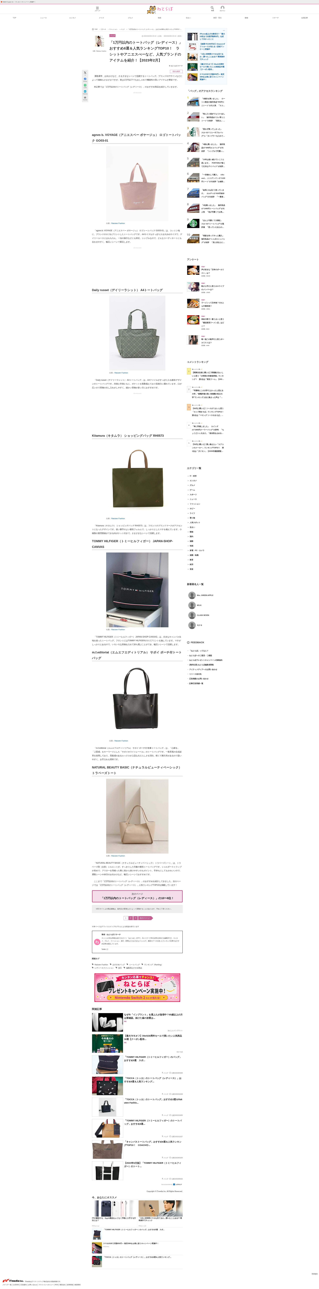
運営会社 (63, 1285)
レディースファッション (104, 968)
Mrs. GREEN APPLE (205, 595)
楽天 (120, 968)
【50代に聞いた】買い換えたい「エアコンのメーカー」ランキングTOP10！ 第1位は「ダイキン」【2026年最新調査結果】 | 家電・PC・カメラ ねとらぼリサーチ (208, 451)
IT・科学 (193, 476)
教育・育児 (217, 18)
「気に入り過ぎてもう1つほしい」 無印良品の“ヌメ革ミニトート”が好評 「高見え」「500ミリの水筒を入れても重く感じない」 (213, 120)
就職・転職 (194, 555)
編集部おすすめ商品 (134, 968)
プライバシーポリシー (46, 1285)
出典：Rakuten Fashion (99, 51)
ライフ (192, 513)
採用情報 (70, 1285)
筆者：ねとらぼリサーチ (111, 934)
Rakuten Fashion (118, 223)
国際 (191, 541)
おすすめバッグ (119, 965)
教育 (191, 560)
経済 (191, 564)
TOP (14, 18)
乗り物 (192, 518)
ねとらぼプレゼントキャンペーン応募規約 (204, 660)
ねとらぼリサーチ (177, 66)
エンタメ (72, 18)
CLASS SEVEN (203, 615)
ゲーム (192, 490)
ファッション (195, 504)
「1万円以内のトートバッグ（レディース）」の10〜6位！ (137, 898)
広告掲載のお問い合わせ (197, 679)
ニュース (43, 18)
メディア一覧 (7, 1285)
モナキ (199, 625)
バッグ (112, 36)
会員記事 (304, 18)
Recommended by (167, 1184)
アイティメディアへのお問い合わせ (202, 669)
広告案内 (24, 1285)
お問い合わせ (32, 1285)
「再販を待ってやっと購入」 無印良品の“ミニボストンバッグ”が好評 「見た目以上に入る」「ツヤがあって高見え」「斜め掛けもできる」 (213, 242)
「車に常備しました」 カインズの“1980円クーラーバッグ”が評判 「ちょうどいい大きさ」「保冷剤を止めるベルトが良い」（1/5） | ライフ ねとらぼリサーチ (208, 433)
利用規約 (315, 1274)
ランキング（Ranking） (153, 965)
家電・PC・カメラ (197, 550)
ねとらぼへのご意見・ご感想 (199, 655)
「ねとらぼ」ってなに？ (197, 651)
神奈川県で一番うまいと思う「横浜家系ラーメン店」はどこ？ (212, 322)
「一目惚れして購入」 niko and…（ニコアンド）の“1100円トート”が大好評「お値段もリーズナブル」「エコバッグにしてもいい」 (213, 181)
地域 (159, 18)
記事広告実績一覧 (195, 683)
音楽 (191, 569)
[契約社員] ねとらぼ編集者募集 (200, 665)
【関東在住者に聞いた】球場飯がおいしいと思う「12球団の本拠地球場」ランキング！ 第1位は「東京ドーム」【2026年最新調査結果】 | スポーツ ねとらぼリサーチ (208, 379)
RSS (56, 1285)
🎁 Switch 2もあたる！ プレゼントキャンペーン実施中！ (18, 2)
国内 (191, 536)
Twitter (104, 949)
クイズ (101, 18)
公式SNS (16, 1285)
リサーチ (275, 18)
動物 (246, 18)
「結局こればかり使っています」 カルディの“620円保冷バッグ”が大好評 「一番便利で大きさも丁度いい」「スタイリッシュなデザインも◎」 (213, 197)
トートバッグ (134, 965)
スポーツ (193, 495)
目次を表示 (176, 71)
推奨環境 (77, 1285)
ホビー (192, 508)
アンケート (193, 259)
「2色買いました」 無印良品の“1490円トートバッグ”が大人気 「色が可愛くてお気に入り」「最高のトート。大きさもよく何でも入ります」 (213, 212)
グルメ (130, 18)
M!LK (199, 605)
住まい (188, 18)
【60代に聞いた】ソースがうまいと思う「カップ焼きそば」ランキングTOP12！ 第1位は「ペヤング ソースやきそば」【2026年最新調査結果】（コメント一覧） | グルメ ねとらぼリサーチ (209, 415)
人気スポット (195, 522)
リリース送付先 (194, 674)
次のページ (145, 918)
